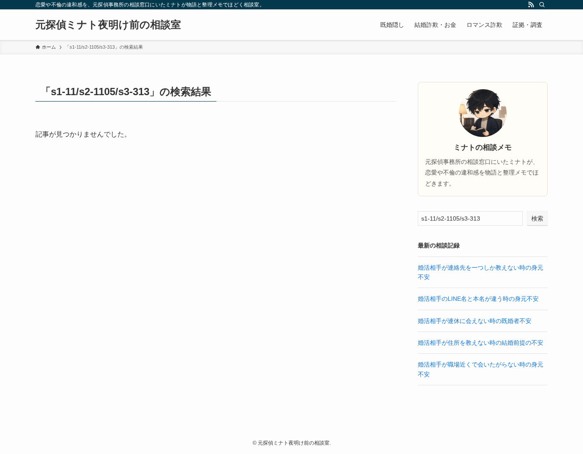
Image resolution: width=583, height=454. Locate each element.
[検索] (542, 4)
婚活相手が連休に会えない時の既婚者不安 (474, 320)
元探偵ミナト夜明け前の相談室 (108, 25)
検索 (537, 218)
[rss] (530, 4)
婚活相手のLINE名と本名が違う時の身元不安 (478, 298)
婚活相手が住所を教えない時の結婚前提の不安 (480, 342)
